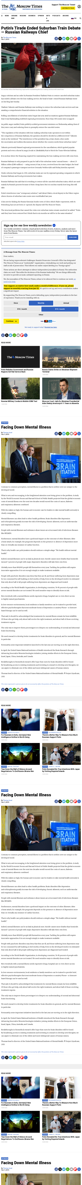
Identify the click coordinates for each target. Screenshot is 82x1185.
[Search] (80, 18)
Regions (23, 16)
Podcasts (56, 16)
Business (31, 16)
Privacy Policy (20, 241)
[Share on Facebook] (56, 38)
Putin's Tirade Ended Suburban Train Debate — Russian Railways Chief (41, 30)
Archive (66, 16)
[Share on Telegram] (64, 38)
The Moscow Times (9, 37)
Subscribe (73, 237)
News (7, 16)
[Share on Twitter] (60, 38)
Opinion (41, 16)
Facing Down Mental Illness (26, 427)
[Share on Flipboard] (75, 38)
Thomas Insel (7, 432)
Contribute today (68, 8)
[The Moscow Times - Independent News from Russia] (21, 7)
